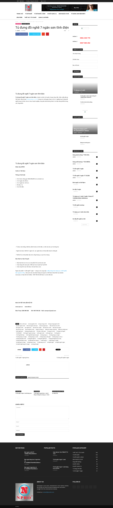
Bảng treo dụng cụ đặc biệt (51, 329)
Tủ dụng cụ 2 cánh (79, 90)
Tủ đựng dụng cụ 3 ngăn (54, 334)
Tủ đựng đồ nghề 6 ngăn (63, 357)
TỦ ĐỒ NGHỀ (28, 13)
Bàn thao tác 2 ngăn (37, 327)
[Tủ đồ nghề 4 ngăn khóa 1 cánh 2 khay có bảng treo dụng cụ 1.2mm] (42, 386)
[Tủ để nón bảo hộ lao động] (76, 103)
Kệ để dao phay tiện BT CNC (58, 391)
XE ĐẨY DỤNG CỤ (52, 13)
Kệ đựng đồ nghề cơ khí (30, 331)
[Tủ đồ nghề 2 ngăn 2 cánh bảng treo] (23, 386)
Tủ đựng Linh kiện (77, 468)
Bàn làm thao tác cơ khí (55, 325)
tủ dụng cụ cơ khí (51, 331)
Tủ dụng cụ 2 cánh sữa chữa (81, 212)
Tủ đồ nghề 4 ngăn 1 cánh (59, 459)
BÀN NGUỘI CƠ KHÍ (64, 13)
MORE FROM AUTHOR (33, 377)
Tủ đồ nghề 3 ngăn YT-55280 (81, 175)
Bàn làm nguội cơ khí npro (32, 325)
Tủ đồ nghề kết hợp (20, 334)
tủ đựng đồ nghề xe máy (21, 340)
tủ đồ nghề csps (49, 333)
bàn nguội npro (28, 327)
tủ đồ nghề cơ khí (40, 333)
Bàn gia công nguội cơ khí (53, 323)
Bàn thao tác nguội (57, 327)
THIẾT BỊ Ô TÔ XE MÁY (78, 452)
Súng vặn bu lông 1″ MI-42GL (81, 155)
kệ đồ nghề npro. (19, 331)
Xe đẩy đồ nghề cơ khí (79, 219)
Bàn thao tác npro (20, 329)
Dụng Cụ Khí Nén (43, 17)
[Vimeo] (91, 1)
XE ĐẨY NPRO (76, 464)
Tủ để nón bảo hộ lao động (86, 102)
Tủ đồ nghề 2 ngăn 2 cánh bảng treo (23, 393)
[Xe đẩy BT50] (60, 386)
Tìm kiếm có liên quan (41, 331)
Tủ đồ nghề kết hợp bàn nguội (32, 334)
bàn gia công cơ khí (42, 323)
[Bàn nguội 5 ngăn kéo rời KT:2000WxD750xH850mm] (19, 469)
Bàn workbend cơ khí (29, 329)
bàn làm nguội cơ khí (20, 325)
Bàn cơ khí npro (23, 323)
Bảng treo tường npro (63, 329)
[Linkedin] (86, 1)
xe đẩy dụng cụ (44, 340)
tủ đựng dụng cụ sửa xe (57, 336)
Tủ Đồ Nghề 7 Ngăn (25, 23)
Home (16, 21)
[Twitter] (89, 1)
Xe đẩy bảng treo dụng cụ (33, 340)
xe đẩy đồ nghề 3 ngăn (60, 342)
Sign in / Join (43, 1)
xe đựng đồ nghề (34, 344)
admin (18, 30)
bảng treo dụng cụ (40, 329)
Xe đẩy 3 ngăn (77, 189)
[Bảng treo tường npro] (76, 144)
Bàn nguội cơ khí (19, 327)
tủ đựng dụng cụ (43, 334)
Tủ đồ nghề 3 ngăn (78, 168)
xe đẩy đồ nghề (50, 342)
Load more (84, 224)
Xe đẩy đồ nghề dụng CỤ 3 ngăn (23, 344)
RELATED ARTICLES (21, 377)
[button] (96, 15)
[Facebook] (84, 1)
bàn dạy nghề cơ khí (32, 323)
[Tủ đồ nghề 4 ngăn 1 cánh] (48, 461)
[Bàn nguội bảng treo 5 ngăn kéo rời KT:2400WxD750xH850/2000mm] (19, 461)
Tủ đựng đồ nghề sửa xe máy (55, 338)
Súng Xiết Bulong (77, 461)
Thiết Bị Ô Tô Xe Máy (30, 17)
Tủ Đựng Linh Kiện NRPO (78, 13)
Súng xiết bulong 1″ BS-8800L (81, 162)
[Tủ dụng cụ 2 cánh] (85, 87)
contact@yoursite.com (48, 492)
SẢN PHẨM (19, 17)
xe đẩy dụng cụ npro (31, 342)
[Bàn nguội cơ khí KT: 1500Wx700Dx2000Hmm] (19, 454)
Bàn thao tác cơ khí (47, 327)
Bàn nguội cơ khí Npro (79, 182)
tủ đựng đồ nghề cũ (32, 338)
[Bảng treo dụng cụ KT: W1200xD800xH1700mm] (85, 127)
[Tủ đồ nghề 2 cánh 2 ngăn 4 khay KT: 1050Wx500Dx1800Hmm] (76, 97)
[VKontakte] (94, 1)
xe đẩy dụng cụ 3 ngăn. (53, 340)
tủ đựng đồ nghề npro (42, 338)
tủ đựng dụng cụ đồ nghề (45, 336)
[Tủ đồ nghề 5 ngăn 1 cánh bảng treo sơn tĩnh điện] (48, 468)
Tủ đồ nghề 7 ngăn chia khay (29, 333)
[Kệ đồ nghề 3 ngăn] (76, 138)
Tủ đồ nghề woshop (78, 205)
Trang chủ (20, 13)
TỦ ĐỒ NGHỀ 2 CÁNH (39, 13)
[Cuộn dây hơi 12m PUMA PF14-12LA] (48, 454)
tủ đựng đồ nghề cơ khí (21, 338)
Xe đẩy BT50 (55, 393)
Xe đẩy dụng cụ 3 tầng (20, 342)
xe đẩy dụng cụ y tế (41, 342)
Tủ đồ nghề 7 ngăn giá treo (22, 357)
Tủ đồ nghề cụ (57, 333)
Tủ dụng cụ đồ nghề (60, 331)
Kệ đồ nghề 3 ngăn (84, 136)
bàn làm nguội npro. (43, 325)
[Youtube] (96, 1)
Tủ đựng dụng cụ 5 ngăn (21, 336)
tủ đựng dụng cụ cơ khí (32, 99)
